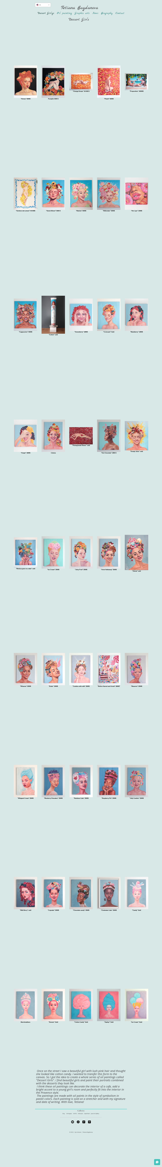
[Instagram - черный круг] (78, 1121)
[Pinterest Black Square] (89, 1121)
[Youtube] (72, 1121)
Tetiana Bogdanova (79, 8)
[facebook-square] (83, 1121)
